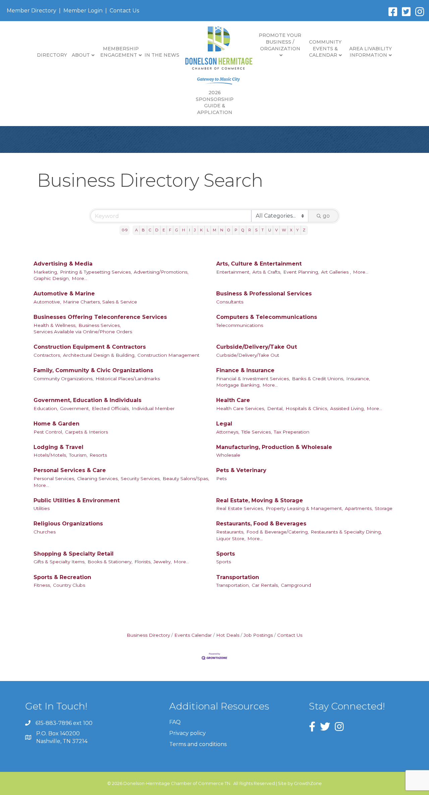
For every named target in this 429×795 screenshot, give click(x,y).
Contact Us (124, 10)
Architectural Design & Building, (99, 355)
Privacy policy (187, 733)
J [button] (195, 230)
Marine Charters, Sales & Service (100, 301)
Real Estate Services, (240, 508)
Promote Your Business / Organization (280, 41)
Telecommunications (239, 325)
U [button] (269, 230)
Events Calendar (193, 635)
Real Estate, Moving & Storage (259, 500)
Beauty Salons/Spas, (186, 478)
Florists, (142, 561)
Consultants (229, 301)
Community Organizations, (64, 378)
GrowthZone (308, 783)
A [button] (136, 230)
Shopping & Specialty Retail (74, 554)
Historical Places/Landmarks (128, 378)
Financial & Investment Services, (253, 378)
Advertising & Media (63, 264)
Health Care (233, 400)
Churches (45, 531)
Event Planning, (301, 272)
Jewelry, (163, 561)
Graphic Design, (52, 278)
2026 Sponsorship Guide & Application (215, 102)
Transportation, (233, 585)
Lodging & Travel (58, 447)
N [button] (221, 230)
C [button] (150, 230)
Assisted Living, (347, 408)
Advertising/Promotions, (161, 272)
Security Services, (141, 478)
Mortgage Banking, (238, 385)
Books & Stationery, (109, 561)
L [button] (208, 230)
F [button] (170, 230)
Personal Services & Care (70, 470)
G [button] (176, 230)
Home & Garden (56, 423)
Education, (46, 408)
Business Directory (148, 635)
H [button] (183, 230)
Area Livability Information (370, 52)
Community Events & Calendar (325, 48)
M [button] (214, 230)
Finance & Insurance (245, 370)
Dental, (275, 408)
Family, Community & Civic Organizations (93, 370)
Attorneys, (227, 432)
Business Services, (99, 325)
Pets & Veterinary (241, 470)
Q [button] (242, 230)
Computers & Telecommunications (266, 317)
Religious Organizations (68, 523)
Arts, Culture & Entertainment (259, 264)
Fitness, (42, 585)
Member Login (83, 10)
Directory (52, 55)
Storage (383, 508)
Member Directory (31, 10)
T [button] (262, 230)
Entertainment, (233, 272)
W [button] (284, 230)
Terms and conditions (198, 744)
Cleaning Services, (98, 478)
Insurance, (358, 378)
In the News (161, 55)
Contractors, (47, 355)
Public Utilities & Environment (77, 500)
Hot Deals (227, 635)
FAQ (175, 722)
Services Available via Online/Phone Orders (83, 331)
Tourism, (78, 455)
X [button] (291, 230)
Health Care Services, (240, 408)
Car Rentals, (265, 585)
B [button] (143, 230)
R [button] (249, 230)
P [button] (236, 230)
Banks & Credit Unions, (318, 378)
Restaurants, (230, 531)
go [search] (326, 216)
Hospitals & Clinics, (307, 408)
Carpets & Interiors (86, 432)
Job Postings (258, 635)
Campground (296, 585)
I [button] (189, 230)
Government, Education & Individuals (87, 400)
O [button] (228, 230)
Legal (224, 423)
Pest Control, (48, 432)
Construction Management (168, 355)
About (81, 55)
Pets (221, 478)
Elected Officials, (111, 408)
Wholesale (228, 455)
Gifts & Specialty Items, (59, 561)
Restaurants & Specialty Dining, (346, 531)
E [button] (164, 230)
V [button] (276, 230)
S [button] (256, 230)
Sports (225, 554)
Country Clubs (69, 585)
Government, (75, 408)
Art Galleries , (336, 272)
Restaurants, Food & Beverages (261, 523)
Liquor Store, (230, 538)
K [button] (201, 230)
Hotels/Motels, (50, 455)
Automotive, (47, 301)
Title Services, (256, 432)
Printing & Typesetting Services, (96, 272)
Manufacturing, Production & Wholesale (274, 447)
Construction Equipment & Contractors (90, 347)
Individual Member (153, 408)
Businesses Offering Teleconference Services (100, 317)
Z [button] (304, 230)
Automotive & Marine (64, 293)
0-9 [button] (124, 230)
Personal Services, (54, 478)
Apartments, (359, 508)
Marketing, (46, 272)
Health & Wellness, (55, 325)
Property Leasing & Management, (304, 508)
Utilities (42, 508)
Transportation (237, 577)
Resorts (98, 455)
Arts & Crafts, (266, 272)
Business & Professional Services (264, 293)
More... (79, 278)
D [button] (156, 230)
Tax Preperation (291, 432)
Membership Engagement (119, 52)
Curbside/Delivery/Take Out (256, 347)
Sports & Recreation (62, 577)
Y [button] (297, 230)
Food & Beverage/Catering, (277, 531)
